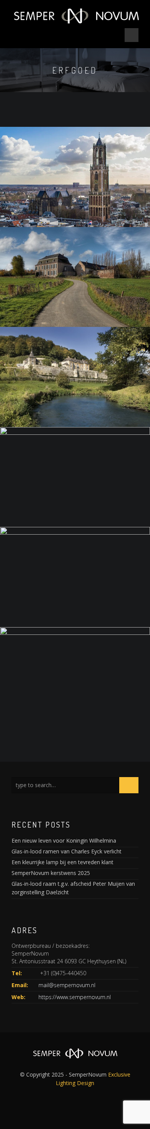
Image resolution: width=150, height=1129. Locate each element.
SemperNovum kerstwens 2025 (51, 873)
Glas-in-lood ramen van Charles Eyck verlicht (67, 851)
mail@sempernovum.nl (66, 985)
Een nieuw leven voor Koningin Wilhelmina (64, 840)
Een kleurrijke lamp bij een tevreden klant (62, 862)
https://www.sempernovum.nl (74, 997)
